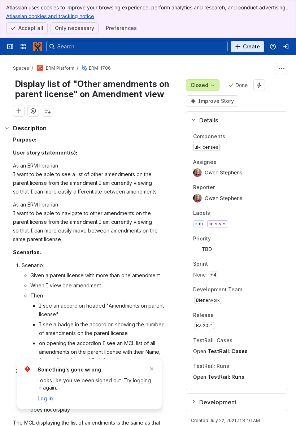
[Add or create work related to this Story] (19, 111)
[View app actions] (33, 111)
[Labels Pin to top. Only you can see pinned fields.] (226, 213)
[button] (233, 120)
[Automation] (259, 85)
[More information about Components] (232, 137)
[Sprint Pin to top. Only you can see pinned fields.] (224, 264)
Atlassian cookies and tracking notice (50, 16)
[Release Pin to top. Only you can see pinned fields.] (229, 315)
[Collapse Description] (7, 128)
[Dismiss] (151, 369)
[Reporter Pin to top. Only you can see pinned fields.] (231, 188)
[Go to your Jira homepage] (37, 46)
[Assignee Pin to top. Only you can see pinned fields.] (232, 162)
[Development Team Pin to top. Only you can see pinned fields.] (258, 289)
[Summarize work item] (47, 111)
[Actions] (281, 68)
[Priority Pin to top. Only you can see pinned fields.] (227, 239)
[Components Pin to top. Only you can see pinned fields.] (241, 136)
